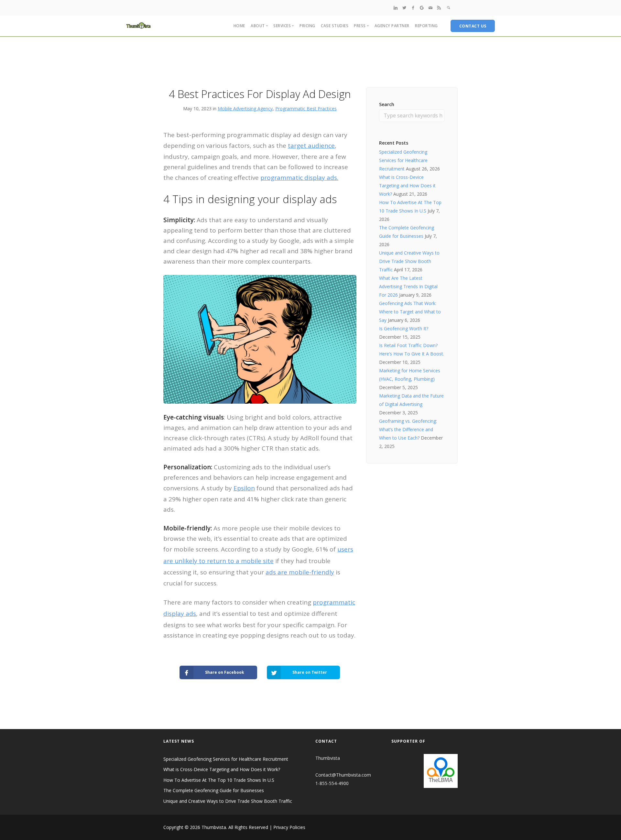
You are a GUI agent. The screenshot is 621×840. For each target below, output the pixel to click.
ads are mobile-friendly (300, 572)
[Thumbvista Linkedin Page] (396, 7)
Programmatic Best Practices (306, 108)
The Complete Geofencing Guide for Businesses (213, 790)
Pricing (307, 25)
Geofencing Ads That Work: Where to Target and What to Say (410, 311)
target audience (311, 145)
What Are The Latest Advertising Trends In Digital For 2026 (408, 286)
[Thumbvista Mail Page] (430, 7)
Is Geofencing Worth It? (403, 328)
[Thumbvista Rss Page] (439, 7)
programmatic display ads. (299, 177)
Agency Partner (392, 25)
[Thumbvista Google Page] (422, 7)
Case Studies (334, 25)
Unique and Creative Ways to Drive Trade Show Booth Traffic (409, 261)
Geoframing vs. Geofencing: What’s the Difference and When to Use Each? (408, 429)
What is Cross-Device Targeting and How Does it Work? (407, 185)
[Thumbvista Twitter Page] (404, 7)
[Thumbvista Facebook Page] (413, 7)
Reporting (426, 25)
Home (239, 25)
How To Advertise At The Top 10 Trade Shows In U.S (218, 780)
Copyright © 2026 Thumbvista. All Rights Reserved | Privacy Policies (234, 827)
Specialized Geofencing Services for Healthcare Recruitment (403, 160)
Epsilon (244, 488)
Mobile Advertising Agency (245, 108)
